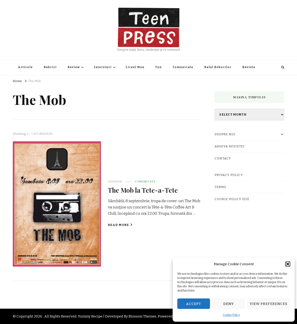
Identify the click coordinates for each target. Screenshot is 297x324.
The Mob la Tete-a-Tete (143, 189)
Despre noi (225, 134)
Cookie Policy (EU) (232, 199)
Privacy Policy (229, 175)
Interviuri (103, 67)
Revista (248, 67)
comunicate (145, 181)
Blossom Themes (142, 316)
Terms (220, 187)
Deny (228, 304)
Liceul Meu (135, 67)
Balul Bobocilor (217, 67)
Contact (223, 158)
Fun (158, 67)
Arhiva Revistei (230, 146)
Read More (118, 225)
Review (74, 67)
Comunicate (183, 67)
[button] (287, 264)
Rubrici (50, 67)
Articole (25, 67)
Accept (193, 304)
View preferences (268, 304)
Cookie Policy (231, 315)
